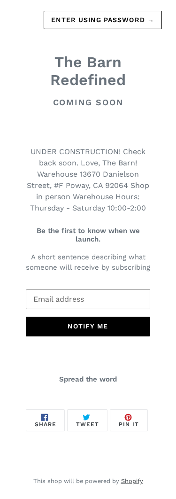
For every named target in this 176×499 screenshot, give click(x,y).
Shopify (132, 480)
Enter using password (102, 19)
